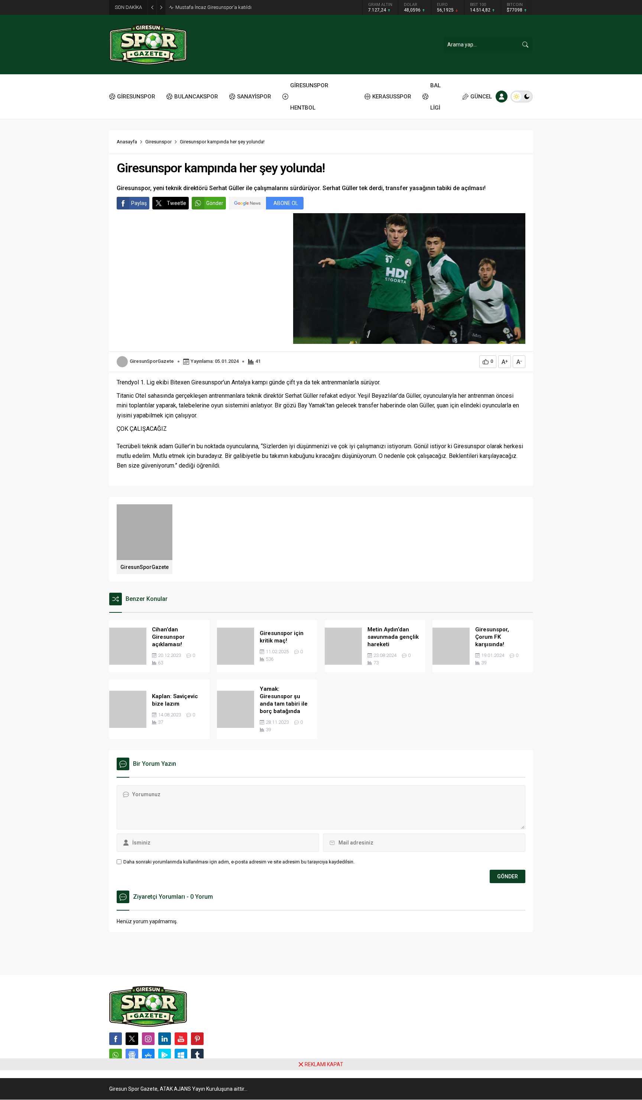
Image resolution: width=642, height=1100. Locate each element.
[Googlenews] (132, 1055)
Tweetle (176, 203)
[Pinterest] (197, 1038)
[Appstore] (148, 1055)
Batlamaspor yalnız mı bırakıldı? (209, 7)
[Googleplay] (164, 1055)
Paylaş (139, 203)
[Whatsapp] (115, 1055)
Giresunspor (158, 141)
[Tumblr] (197, 1055)
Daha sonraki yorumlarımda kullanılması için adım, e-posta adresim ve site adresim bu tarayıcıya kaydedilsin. (238, 861)
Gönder (214, 203)
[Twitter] (132, 1038)
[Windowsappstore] (181, 1055)
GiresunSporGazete (152, 361)
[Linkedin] (164, 1038)
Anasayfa (127, 141)
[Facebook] (115, 1038)
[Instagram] (148, 1038)
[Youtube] (181, 1038)
